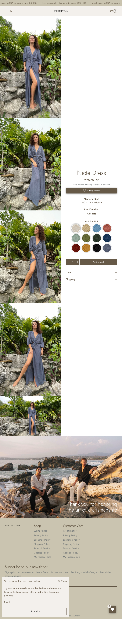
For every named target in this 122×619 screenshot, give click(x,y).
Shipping (88, 184)
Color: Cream (91, 221)
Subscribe (35, 611)
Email (7, 602)
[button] (91, 190)
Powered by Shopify (72, 616)
